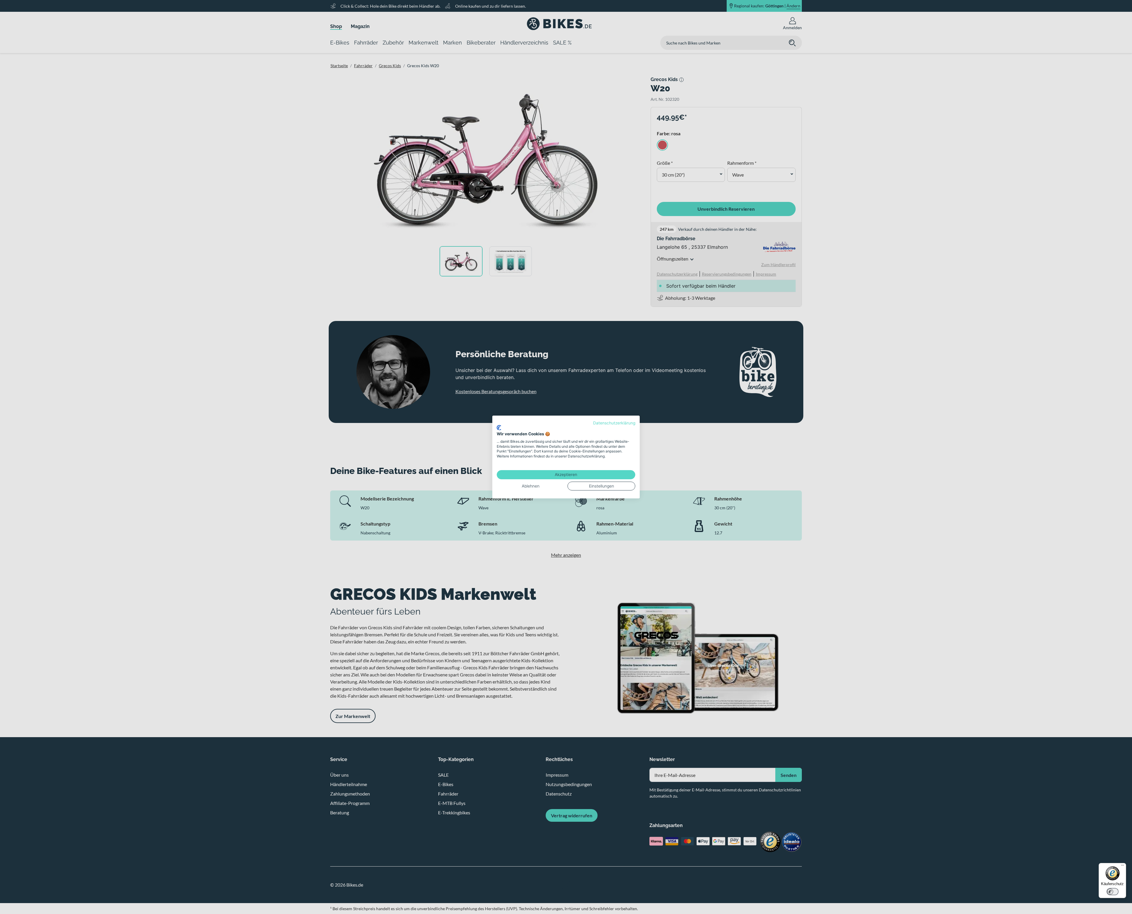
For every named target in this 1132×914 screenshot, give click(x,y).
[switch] (1112, 891)
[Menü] (1122, 866)
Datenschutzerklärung (614, 423)
